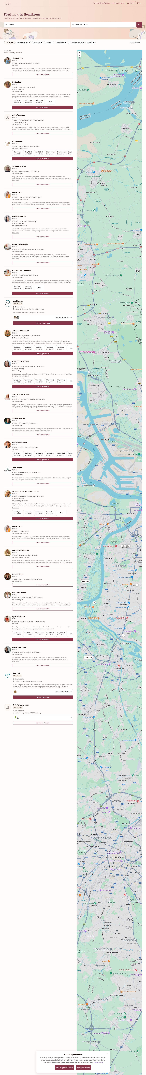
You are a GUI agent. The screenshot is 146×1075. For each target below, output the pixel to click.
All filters (10, 42)
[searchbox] (37, 24)
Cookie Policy (98, 1062)
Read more (65, 70)
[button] (123, 635)
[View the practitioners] (43, 717)
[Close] (107, 1054)
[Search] (139, 25)
